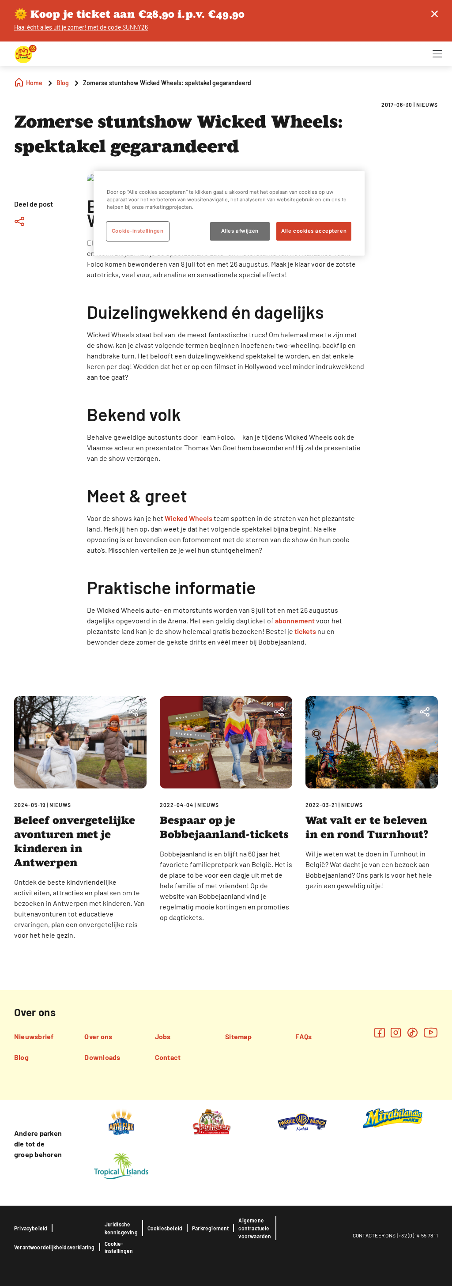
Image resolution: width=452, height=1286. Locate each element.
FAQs (303, 1036)
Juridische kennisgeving (121, 1228)
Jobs (163, 1036)
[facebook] (379, 1032)
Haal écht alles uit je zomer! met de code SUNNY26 (81, 27)
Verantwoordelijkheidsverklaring (54, 1247)
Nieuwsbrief (34, 1036)
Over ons (98, 1036)
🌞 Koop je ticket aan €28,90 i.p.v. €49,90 (129, 14)
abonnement (295, 620)
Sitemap (238, 1036)
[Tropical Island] (121, 1165)
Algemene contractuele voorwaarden (254, 1228)
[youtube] (431, 1032)
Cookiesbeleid (164, 1228)
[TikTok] (412, 1032)
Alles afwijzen (240, 231)
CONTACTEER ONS (374, 1235)
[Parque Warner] (302, 1120)
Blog (21, 1057)
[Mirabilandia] (392, 1117)
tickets (305, 631)
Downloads (102, 1057)
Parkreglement (210, 1228)
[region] (229, 213)
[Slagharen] (211, 1120)
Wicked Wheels (187, 518)
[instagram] (396, 1032)
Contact (168, 1057)
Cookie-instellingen (119, 1247)
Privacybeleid (30, 1228)
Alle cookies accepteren (314, 231)
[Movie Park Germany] (121, 1120)
